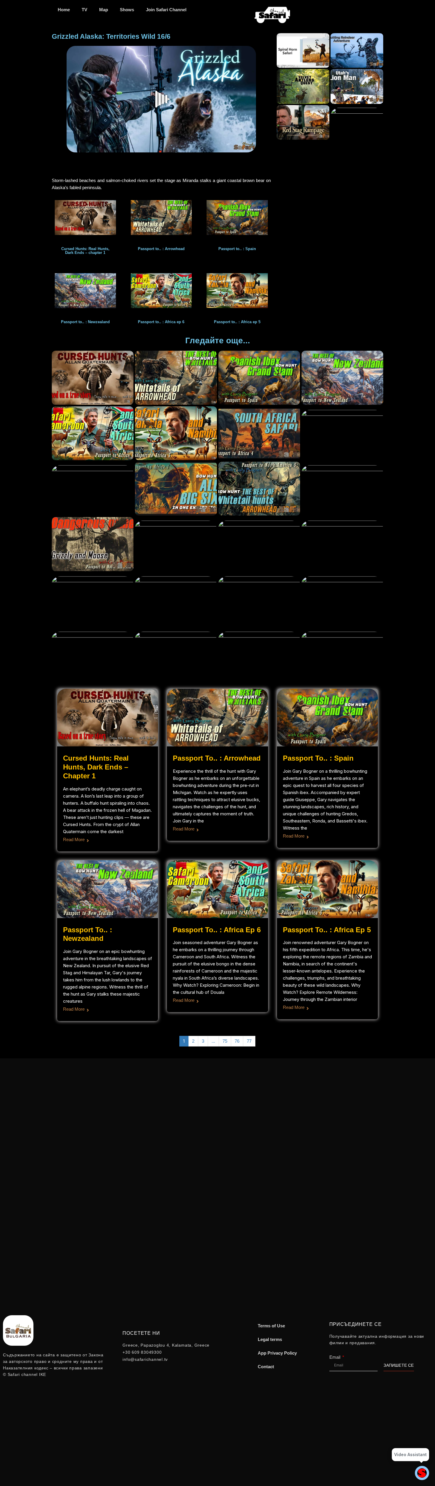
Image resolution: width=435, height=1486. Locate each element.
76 (237, 1041)
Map (103, 9)
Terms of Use (271, 1325)
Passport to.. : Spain (318, 758)
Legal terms (270, 1339)
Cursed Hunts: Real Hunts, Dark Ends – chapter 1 (96, 767)
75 (225, 1041)
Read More (74, 839)
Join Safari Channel (166, 9)
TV (84, 9)
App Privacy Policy (277, 1352)
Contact (266, 1366)
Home (64, 9)
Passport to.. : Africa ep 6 (217, 930)
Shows (127, 9)
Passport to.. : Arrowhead (217, 758)
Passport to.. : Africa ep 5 (327, 930)
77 (249, 1041)
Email (335, 1357)
